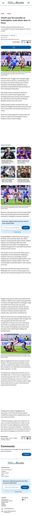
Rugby (9, 13)
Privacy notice (17, 232)
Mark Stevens (5, 35)
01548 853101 (10, 508)
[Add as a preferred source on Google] (16, 42)
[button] (3, 3)
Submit (26, 228)
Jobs (2, 474)
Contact (3, 471)
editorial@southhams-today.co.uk (10, 511)
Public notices (5, 476)
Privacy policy (5, 473)
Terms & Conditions (6, 469)
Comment (26, 454)
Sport (2, 13)
